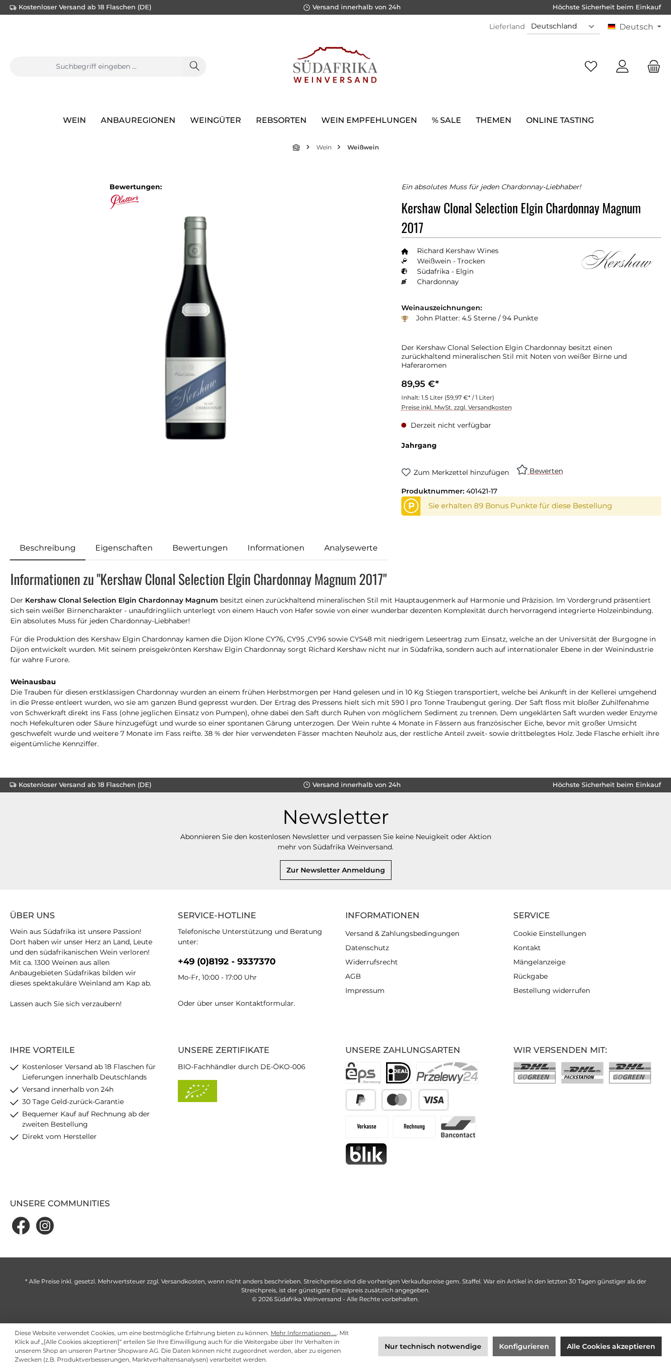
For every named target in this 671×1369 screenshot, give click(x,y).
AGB (353, 976)
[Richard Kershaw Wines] (617, 260)
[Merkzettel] (591, 67)
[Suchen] (194, 67)
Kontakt (527, 947)
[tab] (47, 548)
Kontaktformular (265, 1003)
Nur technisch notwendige (433, 1346)
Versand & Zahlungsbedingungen (402, 933)
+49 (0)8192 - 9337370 (227, 961)
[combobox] (96, 67)
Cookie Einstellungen (549, 933)
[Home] (297, 147)
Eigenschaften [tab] (124, 548)
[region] (195, 328)
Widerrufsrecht (371, 962)
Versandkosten (183, 1281)
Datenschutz (367, 947)
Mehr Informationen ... (303, 1333)
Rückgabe (530, 976)
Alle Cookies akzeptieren (611, 1346)
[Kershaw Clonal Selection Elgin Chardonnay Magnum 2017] (195, 327)
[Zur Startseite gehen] (335, 66)
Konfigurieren (524, 1346)
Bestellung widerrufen (551, 990)
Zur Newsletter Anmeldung (335, 870)
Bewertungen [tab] (200, 548)
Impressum (365, 990)
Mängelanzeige (539, 962)
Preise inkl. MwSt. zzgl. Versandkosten (456, 407)
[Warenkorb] (651, 67)
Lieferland (507, 26)
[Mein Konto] (622, 67)
